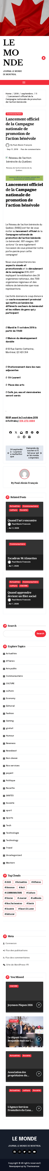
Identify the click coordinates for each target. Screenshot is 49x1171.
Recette (10, 788)
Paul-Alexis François (26, 483)
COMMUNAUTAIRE (14, 893)
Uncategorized (14, 855)
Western (10, 863)
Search (12, 625)
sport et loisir (27, 909)
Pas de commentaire (30, 149)
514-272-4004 (27, 421)
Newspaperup (16, 1166)
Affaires (10, 661)
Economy (10, 698)
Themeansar (33, 1166)
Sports (9, 818)
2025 (8, 882)
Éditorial (10, 706)
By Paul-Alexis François (21, 145)
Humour (10, 736)
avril (23, 887)
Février (9, 898)
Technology (12, 840)
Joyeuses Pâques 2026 (20, 1005)
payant (9, 773)
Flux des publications (17, 951)
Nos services (12, 766)
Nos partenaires (14, 903)
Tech (8, 826)
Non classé (11, 758)
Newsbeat (11, 751)
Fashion (10, 713)
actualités (22, 882)
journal (22, 898)
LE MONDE (13, 53)
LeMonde (37, 898)
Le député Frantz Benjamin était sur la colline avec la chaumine (20, 1042)
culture (13, 510)
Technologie (12, 833)
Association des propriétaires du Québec (17, 1075)
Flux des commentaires (18, 958)
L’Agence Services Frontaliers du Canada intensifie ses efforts (21, 1110)
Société (23, 510)
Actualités (15, 506)
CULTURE (24, 586)
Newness (10, 743)
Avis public (11, 669)
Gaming (10, 721)
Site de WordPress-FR (17, 965)
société (10, 909)
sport (9, 811)
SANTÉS (10, 796)
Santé (31, 903)
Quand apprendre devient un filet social (22, 594)
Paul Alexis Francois (21, 524)
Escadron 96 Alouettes (22, 558)
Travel (9, 848)
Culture (31, 893)
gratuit (9, 728)
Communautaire (14, 114)
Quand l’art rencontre (22, 520)
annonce (10, 887)
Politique (10, 781)
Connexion (11, 943)
